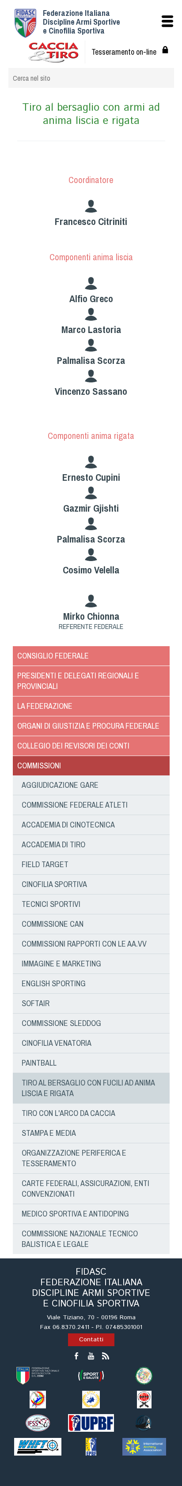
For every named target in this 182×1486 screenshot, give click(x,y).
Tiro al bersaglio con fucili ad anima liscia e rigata (88, 1088)
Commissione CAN (52, 923)
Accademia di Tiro (53, 844)
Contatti (91, 1339)
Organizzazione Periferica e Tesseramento (74, 1158)
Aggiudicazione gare (60, 784)
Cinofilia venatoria (56, 1042)
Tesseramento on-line (123, 51)
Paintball (39, 1062)
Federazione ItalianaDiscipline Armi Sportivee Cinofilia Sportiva (81, 21)
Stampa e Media (49, 1132)
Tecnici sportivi (51, 904)
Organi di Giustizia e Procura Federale (88, 725)
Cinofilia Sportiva (54, 884)
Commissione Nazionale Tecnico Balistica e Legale (80, 1239)
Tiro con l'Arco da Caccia (68, 1113)
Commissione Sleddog (61, 1023)
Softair (35, 1003)
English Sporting (54, 983)
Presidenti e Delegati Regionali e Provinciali (78, 681)
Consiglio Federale (53, 655)
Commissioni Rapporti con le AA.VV (84, 943)
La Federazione (44, 705)
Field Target (45, 864)
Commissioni (39, 765)
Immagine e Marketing (61, 963)
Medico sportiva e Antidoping (75, 1213)
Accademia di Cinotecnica (68, 824)
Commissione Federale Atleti (75, 804)
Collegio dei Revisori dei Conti (73, 745)
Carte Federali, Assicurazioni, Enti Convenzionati (85, 1188)
